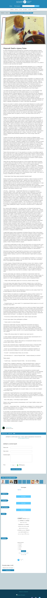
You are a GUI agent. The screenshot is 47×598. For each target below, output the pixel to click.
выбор (27, 520)
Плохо (20, 548)
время (25, 532)
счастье (19, 526)
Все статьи (23, 503)
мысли (28, 532)
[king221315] (20, 482)
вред (20, 528)
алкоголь (19, 532)
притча (22, 532)
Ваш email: (6, 451)
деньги (25, 522)
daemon (24, 518)
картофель (24, 530)
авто (25, 524)
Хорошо (20, 545)
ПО (25, 534)
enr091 (11, 433)
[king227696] (7, 482)
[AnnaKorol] (15, 482)
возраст (21, 522)
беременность (21, 524)
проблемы (25, 526)
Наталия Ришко (9, 427)
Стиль (25, 520)
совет (20, 518)
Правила (27, 530)
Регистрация (17, 6)
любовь (22, 520)
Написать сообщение (23, 591)
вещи (24, 528)
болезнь (26, 528)
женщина (28, 518)
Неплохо (20, 546)
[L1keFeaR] (28, 482)
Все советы (23, 496)
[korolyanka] (37, 482)
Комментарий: (6, 454)
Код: (4, 464)
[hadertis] (24, 482)
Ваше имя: (5, 447)
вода (22, 528)
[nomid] (11, 482)
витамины (19, 530)
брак (23, 522)
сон (22, 526)
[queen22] (33, 482)
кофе (28, 526)
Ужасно (20, 549)
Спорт (19, 520)
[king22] (3, 482)
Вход (11, 6)
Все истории (23, 509)
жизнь (27, 524)
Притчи (19, 489)
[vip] (41, 482)
